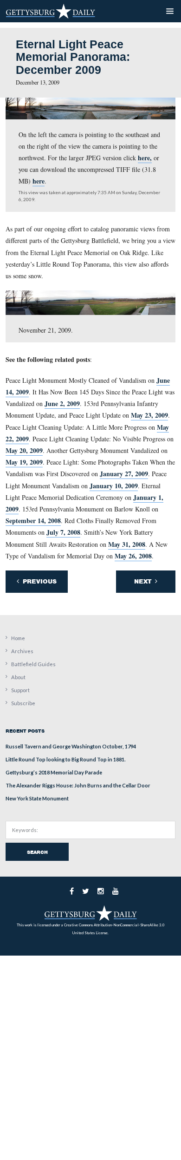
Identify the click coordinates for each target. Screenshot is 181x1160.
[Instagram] (100, 891)
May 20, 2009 (24, 450)
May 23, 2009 (149, 415)
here (38, 181)
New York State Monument (37, 798)
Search (37, 852)
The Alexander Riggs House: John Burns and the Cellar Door (78, 785)
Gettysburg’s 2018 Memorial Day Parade (54, 772)
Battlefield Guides (33, 664)
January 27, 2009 (124, 473)
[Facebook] (72, 891)
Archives (22, 651)
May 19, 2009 (24, 462)
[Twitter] (85, 891)
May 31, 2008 (126, 544)
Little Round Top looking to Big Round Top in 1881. (66, 759)
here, (145, 158)
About (18, 677)
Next (143, 581)
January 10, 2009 (114, 486)
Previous (39, 581)
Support (20, 690)
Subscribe (23, 703)
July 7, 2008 (63, 532)
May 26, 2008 (133, 556)
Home (18, 638)
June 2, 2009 (62, 403)
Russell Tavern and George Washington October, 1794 (71, 746)
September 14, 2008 (33, 520)
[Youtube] (115, 891)
